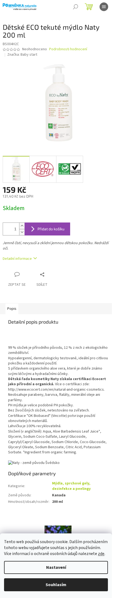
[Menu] (103, 6)
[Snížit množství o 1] (22, 232)
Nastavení (56, 567)
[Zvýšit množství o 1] (22, 226)
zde (101, 554)
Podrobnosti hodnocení (68, 49)
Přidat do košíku (50, 229)
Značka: (22, 54)
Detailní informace (17, 258)
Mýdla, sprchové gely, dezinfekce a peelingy (71, 486)
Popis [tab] (11, 308)
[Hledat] (75, 6)
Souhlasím (56, 585)
